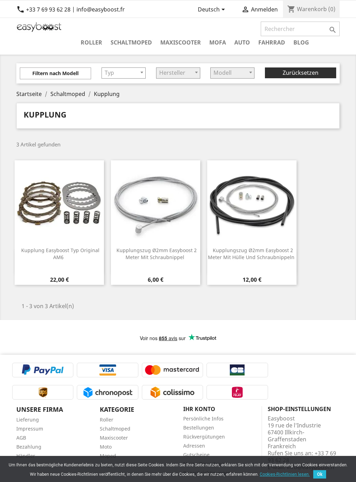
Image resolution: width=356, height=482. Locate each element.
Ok (319, 474)
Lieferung (27, 419)
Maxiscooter (180, 42)
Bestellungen (198, 427)
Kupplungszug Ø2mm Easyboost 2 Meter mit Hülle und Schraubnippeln (251, 253)
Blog (301, 42)
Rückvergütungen (204, 436)
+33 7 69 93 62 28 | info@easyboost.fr (70, 9)
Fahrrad (271, 42)
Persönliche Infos (203, 418)
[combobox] (124, 73)
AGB (21, 437)
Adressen (194, 445)
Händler (25, 455)
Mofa (217, 42)
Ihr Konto (199, 409)
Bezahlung (28, 446)
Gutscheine (196, 454)
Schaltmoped (131, 42)
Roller (91, 42)
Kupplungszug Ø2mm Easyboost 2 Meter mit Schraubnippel (156, 253)
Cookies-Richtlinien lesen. (285, 474)
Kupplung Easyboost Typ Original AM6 (60, 253)
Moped (108, 455)
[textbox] (123, 73)
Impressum (29, 428)
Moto (106, 446)
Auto (242, 42)
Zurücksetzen (300, 73)
